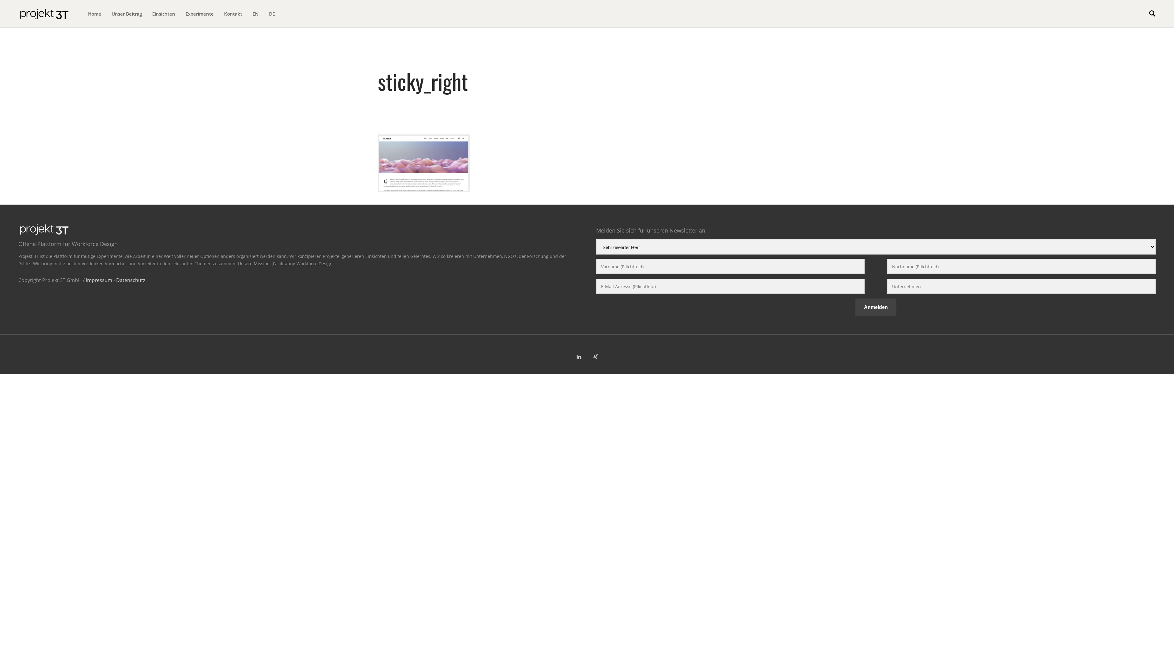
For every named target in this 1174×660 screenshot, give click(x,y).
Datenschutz (130, 280)
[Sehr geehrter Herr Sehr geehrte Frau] (876, 248)
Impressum (99, 280)
